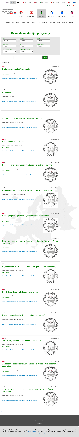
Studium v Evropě (10, 22)
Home (21, 16)
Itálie (28, 22)
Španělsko (64, 22)
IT (42, 2)
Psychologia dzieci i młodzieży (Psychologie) (20, 292)
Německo (33, 22)
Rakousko (52, 22)
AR (69, 5)
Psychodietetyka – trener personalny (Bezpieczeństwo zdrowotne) (29, 266)
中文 (75, 5)
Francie (23, 22)
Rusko (58, 22)
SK (64, 2)
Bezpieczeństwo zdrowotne (13, 142)
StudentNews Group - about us (39, 420)
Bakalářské (41, 16)
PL (47, 2)
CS (13, 2)
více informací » (6, 74)
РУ (58, 2)
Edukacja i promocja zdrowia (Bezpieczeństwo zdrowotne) (25, 216)
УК (75, 2)
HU (36, 2)
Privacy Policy (32, 431)
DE (19, 2)
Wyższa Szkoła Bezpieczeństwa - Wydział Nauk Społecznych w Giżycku (19, 78)
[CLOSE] (42, 433)
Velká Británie (39, 27)
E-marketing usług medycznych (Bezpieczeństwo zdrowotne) (27, 190)
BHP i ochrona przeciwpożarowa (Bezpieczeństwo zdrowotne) (27, 165)
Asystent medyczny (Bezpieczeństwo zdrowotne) (22, 118)
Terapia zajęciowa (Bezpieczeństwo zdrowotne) (21, 341)
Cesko (17, 22)
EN (8, 2)
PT (53, 2)
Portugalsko (45, 22)
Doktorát (71, 16)
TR (70, 2)
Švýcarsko (71, 22)
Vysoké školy (31, 16)
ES (25, 2)
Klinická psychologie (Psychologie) (16, 69)
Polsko (38, 22)
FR (31, 2)
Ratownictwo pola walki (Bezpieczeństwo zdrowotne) (23, 315)
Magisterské (51, 16)
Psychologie (7, 92)
